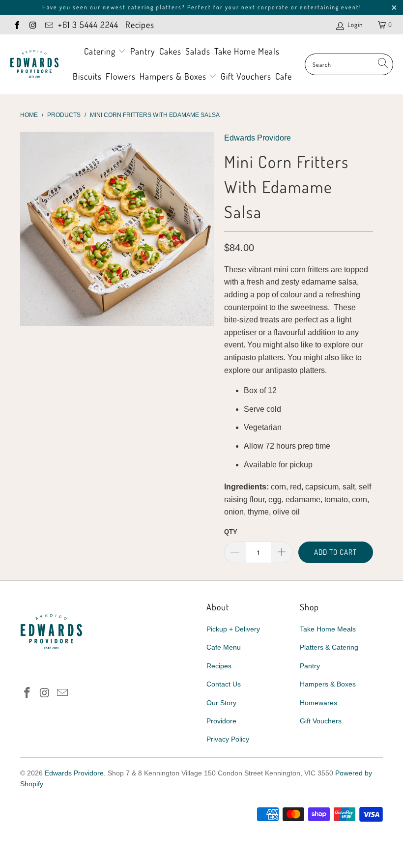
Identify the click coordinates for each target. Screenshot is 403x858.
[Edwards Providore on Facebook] (16, 24)
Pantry (142, 51)
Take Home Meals (247, 51)
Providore (221, 721)
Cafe (283, 76)
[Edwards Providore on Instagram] (32, 24)
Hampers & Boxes (174, 76)
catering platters (155, 7)
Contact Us (223, 684)
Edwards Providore (257, 138)
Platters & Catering (329, 647)
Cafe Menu (223, 647)
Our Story (221, 703)
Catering (101, 51)
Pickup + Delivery (233, 629)
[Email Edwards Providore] (48, 24)
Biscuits (87, 76)
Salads (197, 51)
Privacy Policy (227, 739)
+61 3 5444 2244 (88, 24)
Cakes (170, 51)
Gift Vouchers (246, 76)
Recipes (139, 24)
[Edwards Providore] (34, 64)
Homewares (318, 703)
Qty (230, 532)
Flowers (121, 76)
